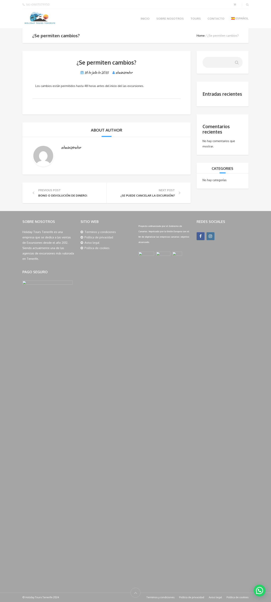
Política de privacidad (99, 237)
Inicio (145, 18)
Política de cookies (97, 248)
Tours (195, 18)
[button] (259, 590)
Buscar (236, 64)
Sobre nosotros (170, 18)
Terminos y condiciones (100, 232)
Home (201, 35)
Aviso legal (92, 243)
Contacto (216, 18)
